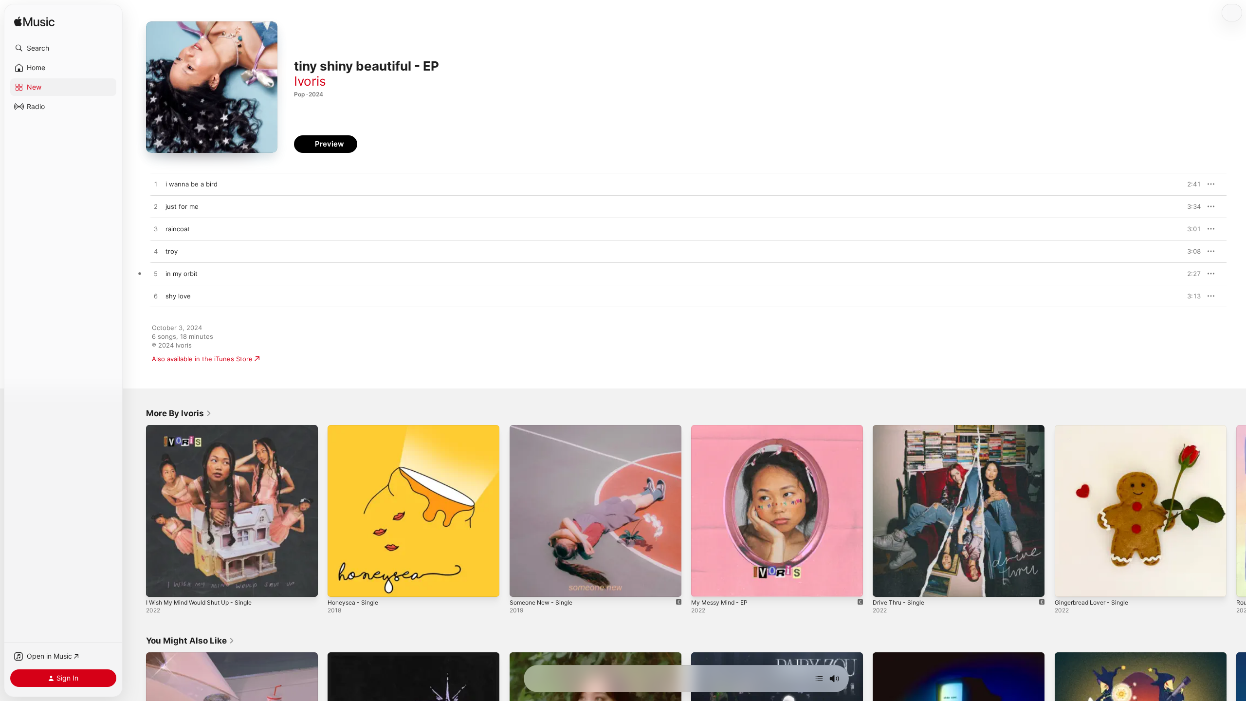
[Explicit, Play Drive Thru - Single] (885, 584)
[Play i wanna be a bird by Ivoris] (155, 184)
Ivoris (310, 81)
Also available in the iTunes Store (202, 359)
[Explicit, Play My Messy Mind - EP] (703, 584)
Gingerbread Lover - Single (1096, 429)
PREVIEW (1190, 184)
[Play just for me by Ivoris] (155, 207)
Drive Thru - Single (901, 429)
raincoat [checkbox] (177, 229)
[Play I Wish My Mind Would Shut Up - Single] (158, 584)
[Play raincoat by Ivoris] (155, 229)
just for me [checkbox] (182, 206)
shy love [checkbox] (178, 296)
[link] (179, 413)
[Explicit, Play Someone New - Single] (521, 584)
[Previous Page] (136, 511)
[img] (34, 22)
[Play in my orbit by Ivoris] (155, 274)
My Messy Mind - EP (722, 429)
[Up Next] (819, 678)
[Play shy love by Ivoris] (155, 296)
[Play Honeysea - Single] (339, 584)
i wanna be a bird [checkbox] (191, 184)
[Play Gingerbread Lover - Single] (1067, 584)
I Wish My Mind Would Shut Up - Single (205, 429)
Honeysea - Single (356, 429)
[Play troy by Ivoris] (155, 251)
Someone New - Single (545, 429)
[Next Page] (1236, 511)
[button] (63, 48)
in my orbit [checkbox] (181, 273)
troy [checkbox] (171, 251)
